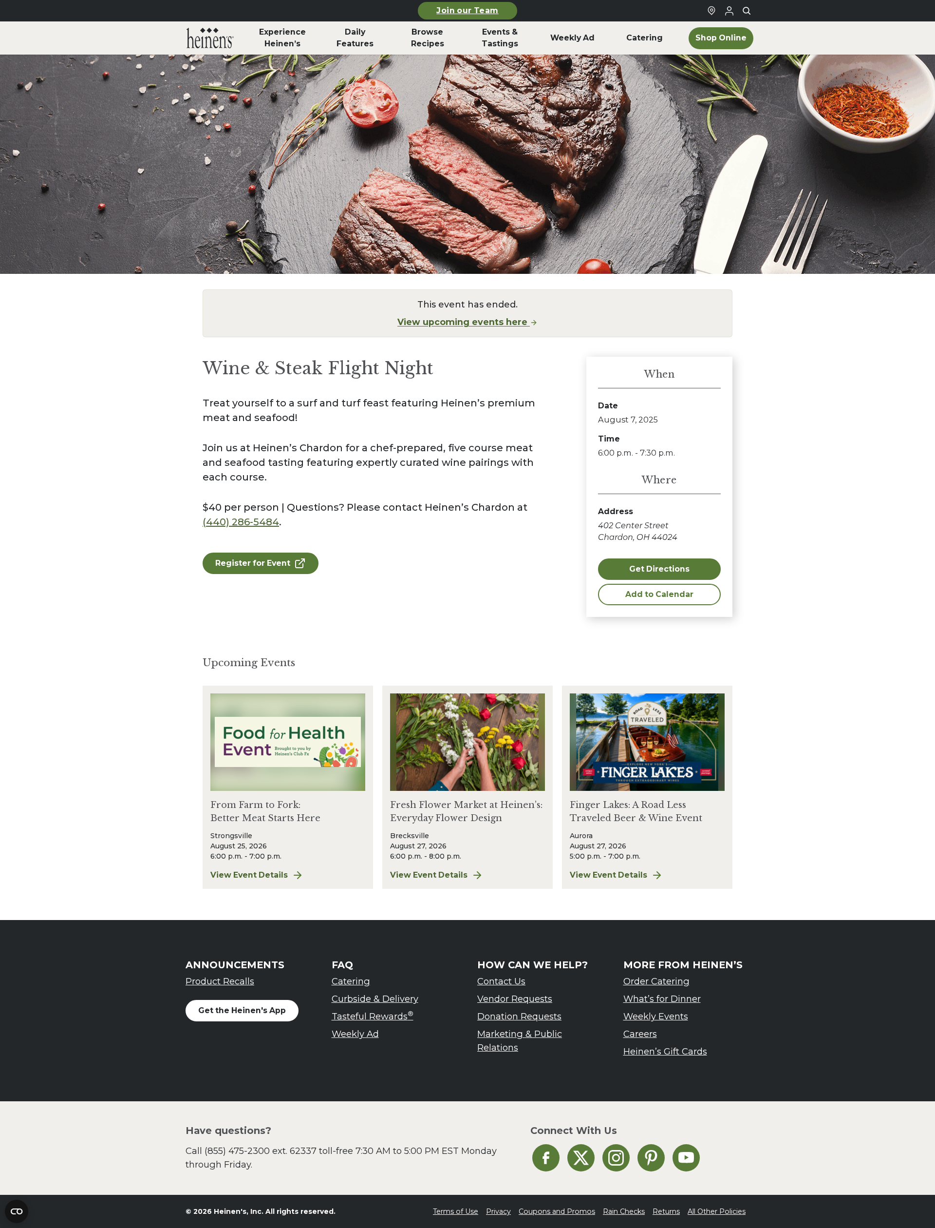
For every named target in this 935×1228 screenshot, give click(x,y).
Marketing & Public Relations (519, 1040)
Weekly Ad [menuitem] (572, 37)
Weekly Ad (355, 1033)
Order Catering (656, 981)
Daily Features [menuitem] (355, 37)
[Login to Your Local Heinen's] (729, 11)
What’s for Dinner (662, 998)
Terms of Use (455, 1211)
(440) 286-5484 (241, 522)
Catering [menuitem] (644, 37)
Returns (666, 1211)
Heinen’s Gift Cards (665, 1051)
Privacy (498, 1211)
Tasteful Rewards (372, 1016)
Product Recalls (220, 981)
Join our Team (467, 10)
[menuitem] (210, 38)
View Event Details (287, 875)
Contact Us (501, 981)
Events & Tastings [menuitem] (500, 37)
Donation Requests (519, 1016)
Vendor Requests (514, 998)
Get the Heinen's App (242, 1010)
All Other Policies (717, 1211)
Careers (640, 1033)
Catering (351, 981)
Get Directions (659, 569)
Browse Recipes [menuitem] (427, 37)
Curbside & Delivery (375, 998)
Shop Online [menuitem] (721, 37)
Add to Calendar (659, 594)
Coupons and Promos (557, 1211)
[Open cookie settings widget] (16, 1211)
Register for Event (252, 563)
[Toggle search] (746, 11)
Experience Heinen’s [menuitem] (282, 37)
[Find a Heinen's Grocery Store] (711, 11)
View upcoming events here (463, 322)
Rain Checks (624, 1211)
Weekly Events (655, 1016)
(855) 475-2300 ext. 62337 (261, 1150)
